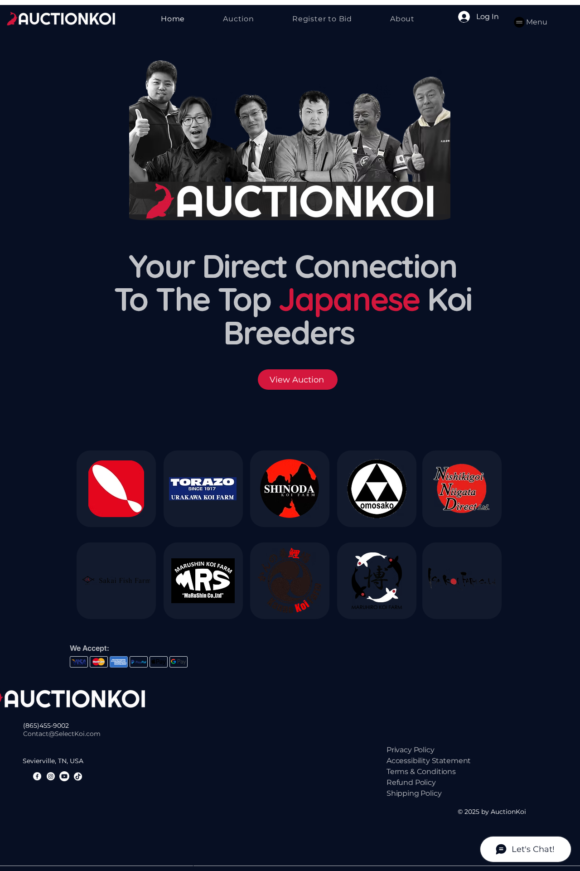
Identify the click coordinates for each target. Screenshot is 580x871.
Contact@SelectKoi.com (62, 734)
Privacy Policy (411, 749)
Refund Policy (411, 782)
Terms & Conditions (421, 771)
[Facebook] (37, 776)
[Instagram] (51, 776)
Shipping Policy (414, 793)
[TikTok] (78, 776)
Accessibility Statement (429, 760)
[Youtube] (64, 776)
